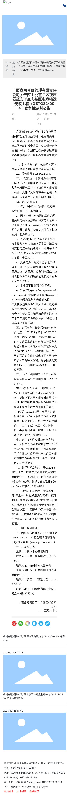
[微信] (20, 623)
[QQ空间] (40, 623)
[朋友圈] (27, 623)
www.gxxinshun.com (22, 772)
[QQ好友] (34, 623)
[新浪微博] (14, 623)
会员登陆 (8, 791)
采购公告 (13, 68)
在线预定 (34, 791)
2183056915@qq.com (28, 782)
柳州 (35, 786)
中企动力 (27, 786)
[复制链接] (47, 623)
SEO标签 (43, 786)
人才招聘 (21, 791)
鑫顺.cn (39, 772)
